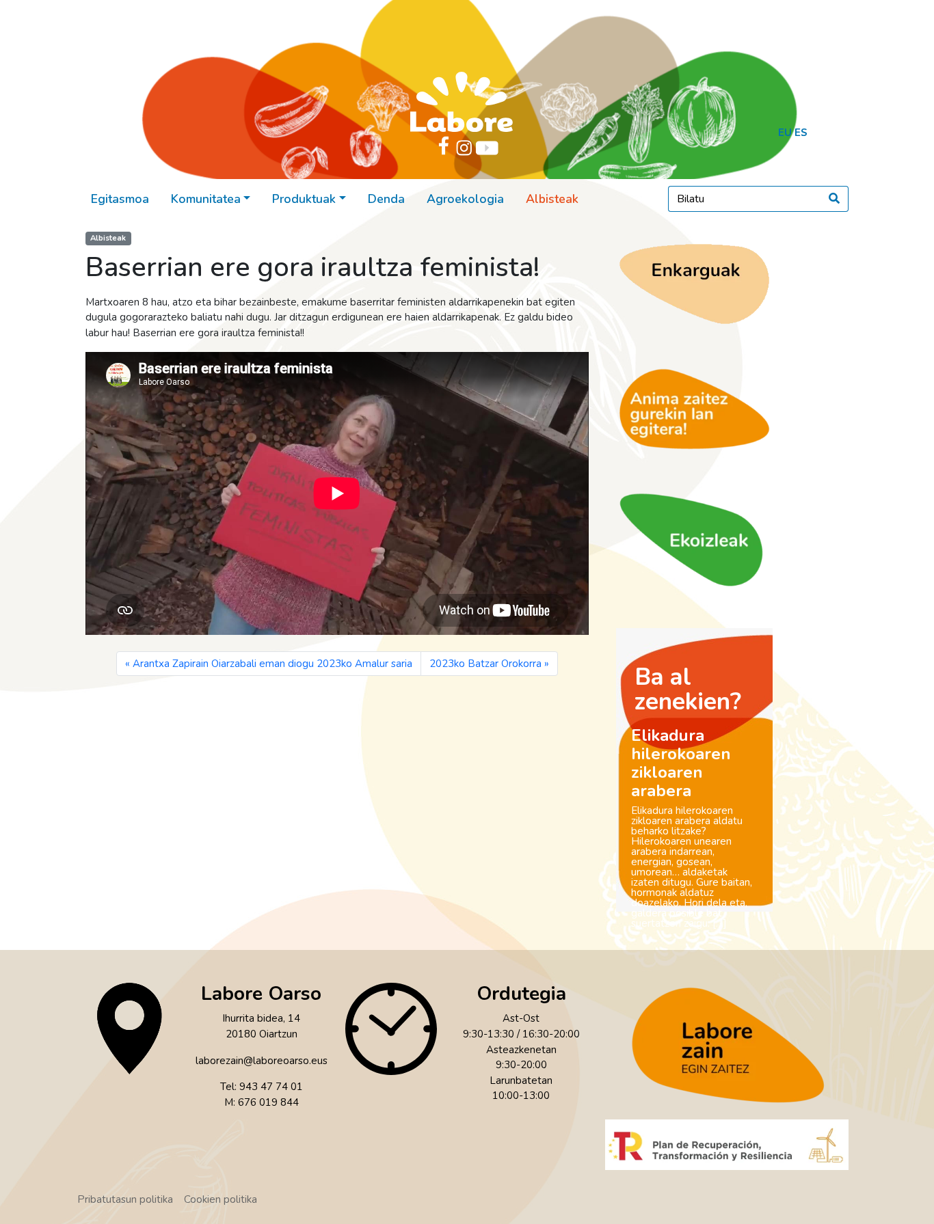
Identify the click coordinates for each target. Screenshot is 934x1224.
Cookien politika (220, 1199)
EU (785, 132)
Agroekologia (465, 199)
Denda (386, 199)
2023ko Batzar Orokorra (485, 663)
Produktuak (304, 199)
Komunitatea (206, 199)
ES (801, 132)
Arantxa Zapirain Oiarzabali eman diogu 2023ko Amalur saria (272, 663)
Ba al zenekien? (688, 689)
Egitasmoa (120, 199)
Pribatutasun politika (125, 1199)
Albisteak (552, 199)
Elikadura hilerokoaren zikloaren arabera (681, 763)
